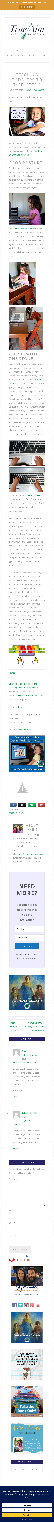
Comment (14, 1179)
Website (12, 1235)
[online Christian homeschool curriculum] (27, 1342)
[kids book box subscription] (27, 1416)
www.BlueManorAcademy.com (31, 854)
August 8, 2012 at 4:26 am (25, 1062)
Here (20, 707)
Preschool (13, 813)
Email (12, 1223)
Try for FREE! (27, 7)
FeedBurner (25, 729)
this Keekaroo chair (23, 228)
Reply (15, 1096)
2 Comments (39, 90)
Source (12, 672)
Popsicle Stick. (34, 495)
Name (12, 1210)
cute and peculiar (29, 1112)
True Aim (27, 30)
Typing (21, 813)
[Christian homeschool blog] (27, 1296)
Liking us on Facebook (27, 695)
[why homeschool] (27, 1379)
